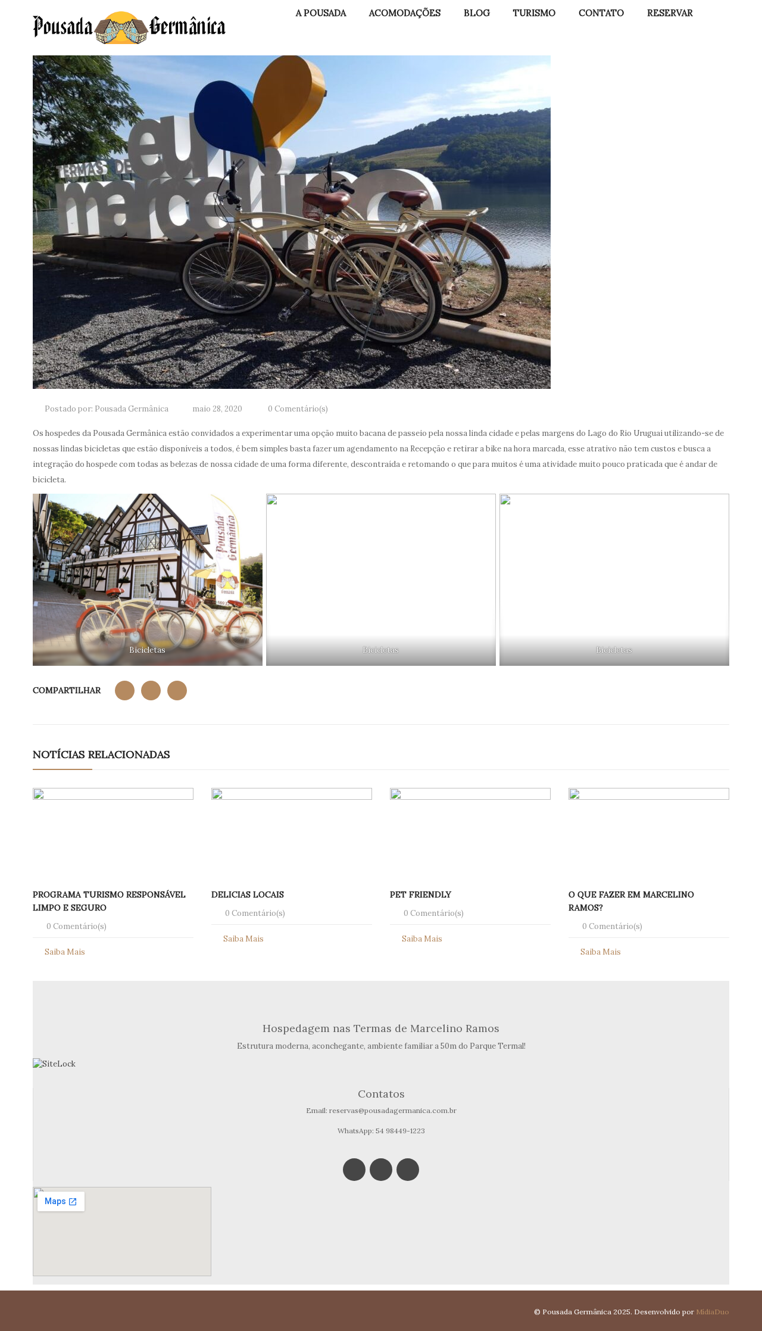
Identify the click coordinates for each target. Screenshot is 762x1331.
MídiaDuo (712, 1311)
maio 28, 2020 (217, 409)
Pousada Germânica (131, 409)
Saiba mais (65, 952)
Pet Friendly (420, 894)
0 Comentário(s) (297, 409)
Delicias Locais (247, 894)
